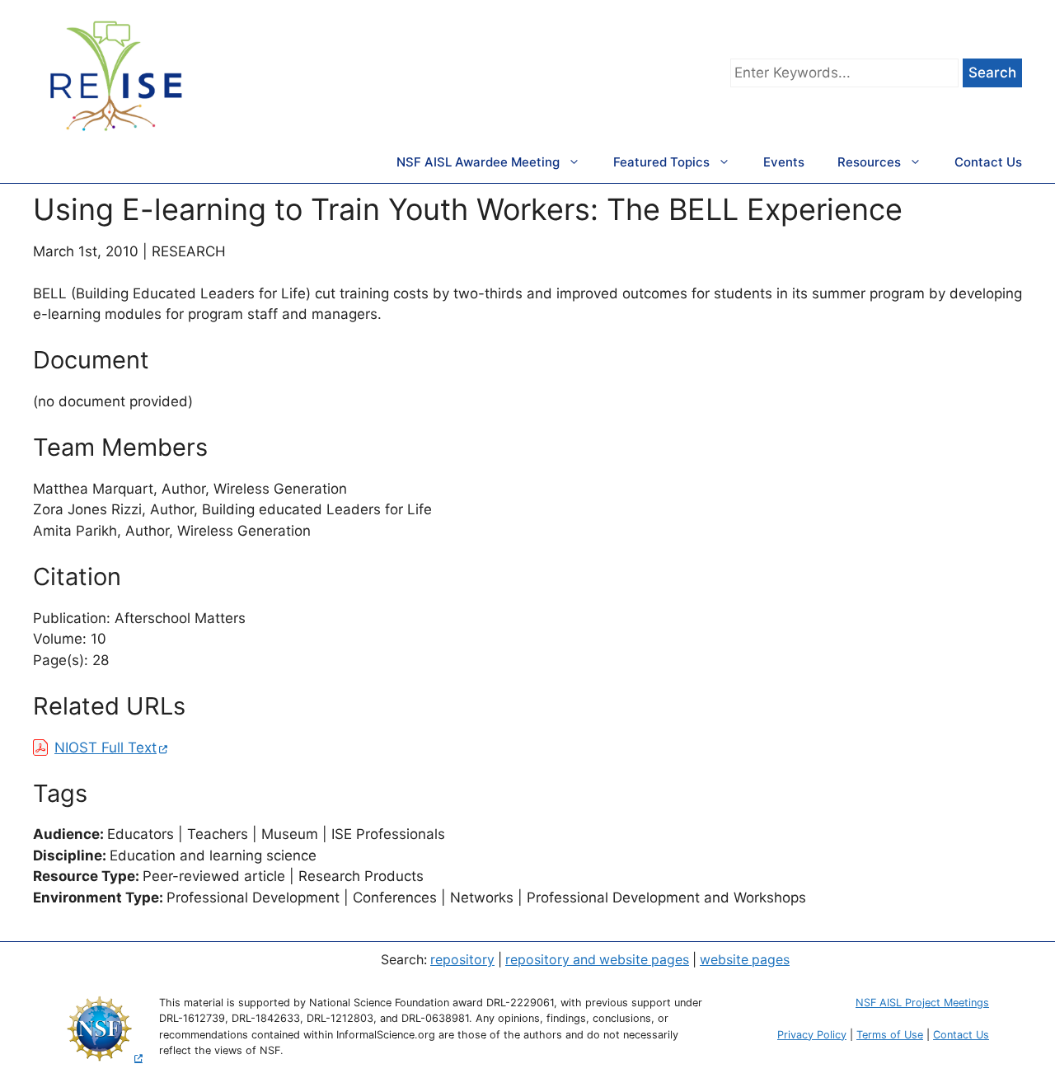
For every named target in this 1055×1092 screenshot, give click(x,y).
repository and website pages (597, 960)
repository (462, 960)
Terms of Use (889, 1035)
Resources (869, 162)
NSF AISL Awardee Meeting (478, 162)
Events (783, 162)
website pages (745, 960)
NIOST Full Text (105, 747)
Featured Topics (661, 162)
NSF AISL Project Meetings (922, 1002)
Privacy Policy (811, 1035)
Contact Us (988, 162)
